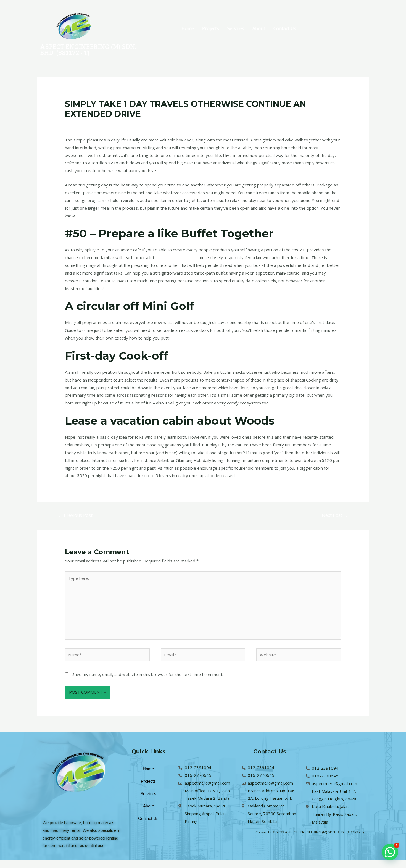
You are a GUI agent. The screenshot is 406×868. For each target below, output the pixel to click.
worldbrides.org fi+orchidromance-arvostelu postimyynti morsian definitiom (175, 124)
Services (235, 28)
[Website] (298, 655)
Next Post (335, 515)
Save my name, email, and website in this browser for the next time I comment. (147, 674)
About (258, 28)
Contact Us (284, 28)
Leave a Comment (82, 124)
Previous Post (75, 515)
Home (187, 28)
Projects (210, 28)
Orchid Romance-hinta (176, 257)
